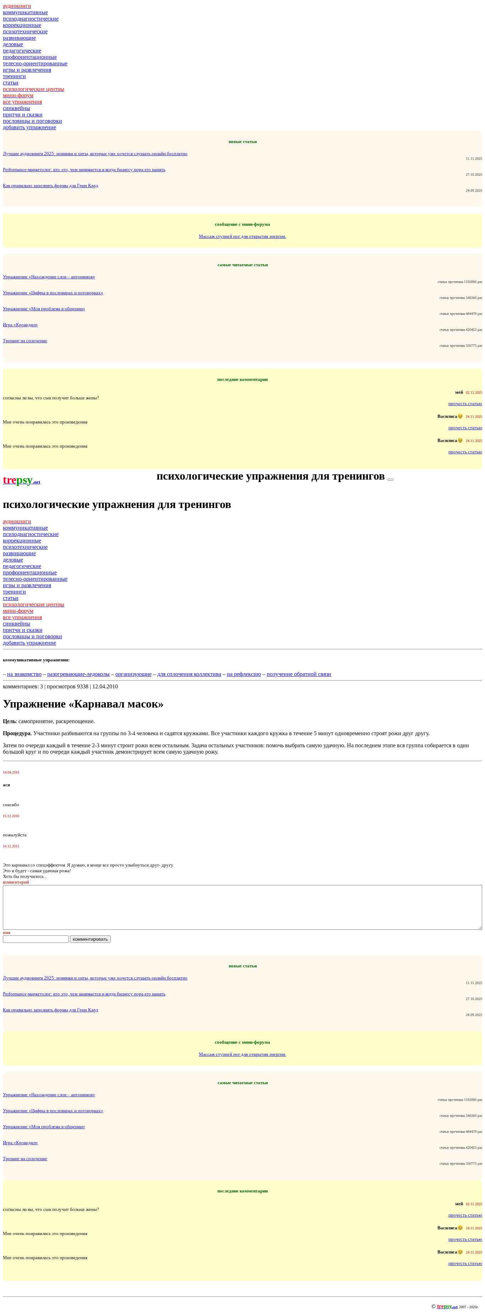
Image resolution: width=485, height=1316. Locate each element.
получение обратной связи (299, 674)
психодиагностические (31, 19)
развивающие (19, 38)
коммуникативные (25, 12)
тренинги (14, 76)
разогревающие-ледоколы (78, 674)
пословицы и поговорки (32, 121)
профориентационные (30, 57)
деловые (13, 44)
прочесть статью (465, 403)
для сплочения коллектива (189, 674)
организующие (133, 674)
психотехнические (25, 31)
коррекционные (22, 25)
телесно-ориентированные (35, 63)
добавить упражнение (29, 127)
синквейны (16, 108)
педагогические (22, 51)
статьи (10, 83)
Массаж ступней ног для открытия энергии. (242, 236)
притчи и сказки (23, 114)
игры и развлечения (27, 70)
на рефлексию (244, 674)
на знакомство (24, 674)
